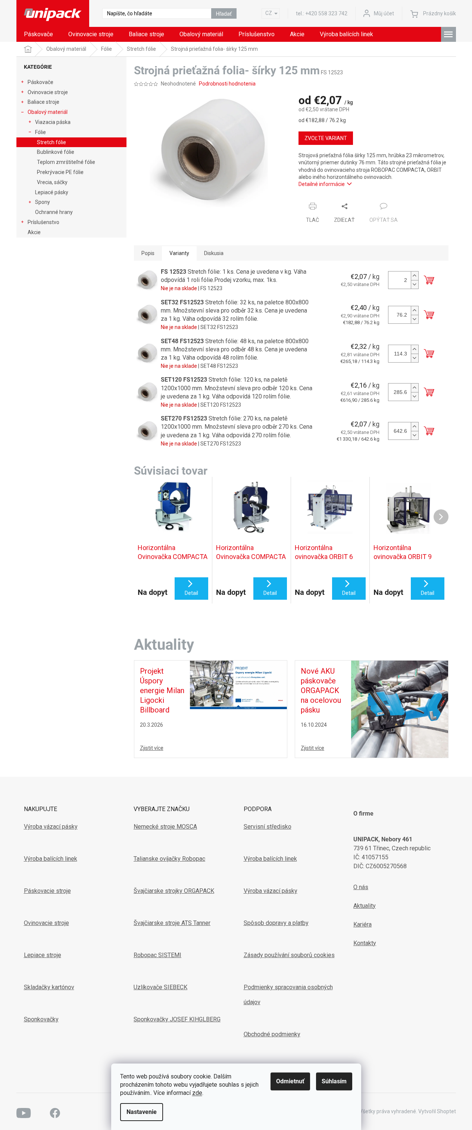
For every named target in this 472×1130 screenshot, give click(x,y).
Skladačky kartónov (49, 987)
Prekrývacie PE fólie (60, 172)
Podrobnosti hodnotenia (227, 84)
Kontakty (364, 943)
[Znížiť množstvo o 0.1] (414, 319)
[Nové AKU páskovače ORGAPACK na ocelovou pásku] (399, 708)
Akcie (34, 232)
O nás (360, 887)
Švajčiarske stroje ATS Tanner (172, 922)
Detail (191, 593)
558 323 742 (326, 13)
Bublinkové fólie (55, 152)
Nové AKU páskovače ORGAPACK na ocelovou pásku (321, 690)
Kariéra (362, 924)
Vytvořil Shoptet (437, 1111)
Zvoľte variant (325, 138)
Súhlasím (334, 1081)
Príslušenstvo (43, 222)
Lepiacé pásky (51, 192)
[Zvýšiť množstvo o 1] (414, 275)
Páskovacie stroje (47, 890)
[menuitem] (38, 34)
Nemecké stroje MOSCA (165, 826)
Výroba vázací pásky (51, 826)
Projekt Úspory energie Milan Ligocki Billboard (162, 690)
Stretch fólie (51, 142)
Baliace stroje (43, 102)
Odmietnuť (290, 1081)
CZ (268, 13)
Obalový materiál (48, 112)
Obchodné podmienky (272, 1034)
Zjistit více (151, 748)
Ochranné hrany (54, 212)
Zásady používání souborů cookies (289, 955)
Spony (42, 202)
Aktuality (364, 905)
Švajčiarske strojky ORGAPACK (174, 890)
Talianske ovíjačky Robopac (169, 858)
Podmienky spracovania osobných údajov (288, 995)
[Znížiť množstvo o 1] (414, 284)
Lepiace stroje (42, 955)
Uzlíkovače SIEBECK (160, 987)
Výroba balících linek (50, 858)
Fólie (40, 132)
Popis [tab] (147, 253)
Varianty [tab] (179, 253)
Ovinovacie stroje (48, 92)
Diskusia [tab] (214, 253)
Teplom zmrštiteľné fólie (66, 162)
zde (197, 1092)
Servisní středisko (267, 826)
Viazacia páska (53, 122)
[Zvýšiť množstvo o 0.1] (414, 310)
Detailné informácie (321, 184)
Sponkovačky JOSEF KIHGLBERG (177, 1019)
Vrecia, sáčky (52, 182)
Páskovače (40, 82)
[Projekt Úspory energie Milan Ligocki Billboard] (238, 684)
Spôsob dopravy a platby (276, 922)
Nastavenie (141, 1111)
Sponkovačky (41, 1019)
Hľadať (224, 14)
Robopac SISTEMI (157, 955)
